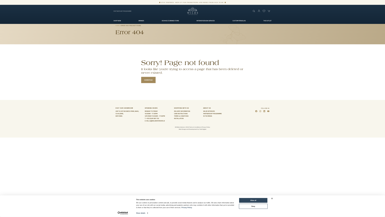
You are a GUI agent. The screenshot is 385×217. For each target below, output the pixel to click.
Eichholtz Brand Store (170, 20)
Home (117, 25)
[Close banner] (272, 198)
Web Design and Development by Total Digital (192, 129)
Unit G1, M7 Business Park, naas (127, 111)
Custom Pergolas (239, 20)
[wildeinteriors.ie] (192, 14)
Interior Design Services (206, 20)
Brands (141, 20)
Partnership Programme (122, 11)
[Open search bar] (254, 11)
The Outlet (267, 20)
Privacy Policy (186, 207)
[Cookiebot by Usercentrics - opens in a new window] (123, 213)
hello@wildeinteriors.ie (155, 121)
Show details (140, 213)
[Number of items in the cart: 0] (269, 11)
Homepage (148, 80)
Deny (253, 206)
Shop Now (117, 20)
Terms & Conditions (195, 127)
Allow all (253, 200)
